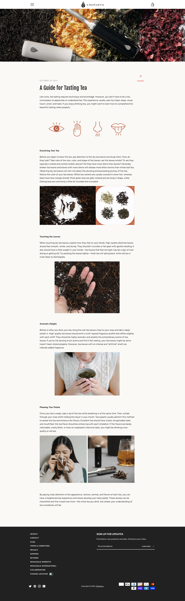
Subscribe (146, 546)
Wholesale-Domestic (40, 562)
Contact (34, 538)
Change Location (39, 574)
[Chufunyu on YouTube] (44, 586)
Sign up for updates (110, 534)
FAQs (32, 542)
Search (34, 534)
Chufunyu (99, 586)
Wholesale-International (43, 566)
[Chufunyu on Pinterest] (34, 586)
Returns (34, 558)
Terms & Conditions (40, 546)
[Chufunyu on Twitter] (30, 586)
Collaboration (37, 570)
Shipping (34, 554)
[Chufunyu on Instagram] (39, 586)
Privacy (34, 550)
